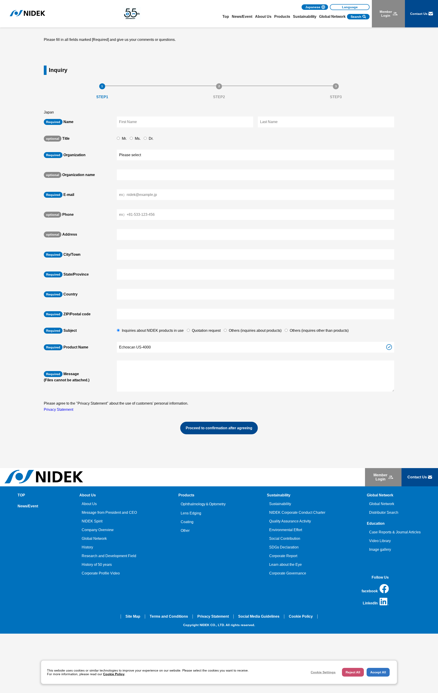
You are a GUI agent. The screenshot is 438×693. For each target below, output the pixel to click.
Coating (187, 522)
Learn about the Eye (285, 565)
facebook (370, 591)
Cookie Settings (323, 672)
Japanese (312, 7)
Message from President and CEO (109, 512)
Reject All (353, 672)
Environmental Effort (285, 530)
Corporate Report (283, 556)
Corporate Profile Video (101, 573)
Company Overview (98, 530)
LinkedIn (370, 603)
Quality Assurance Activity (290, 521)
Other (185, 530)
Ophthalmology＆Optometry (203, 504)
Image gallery (380, 549)
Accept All (378, 672)
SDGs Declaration (284, 547)
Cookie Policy (301, 616)
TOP (21, 495)
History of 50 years (97, 565)
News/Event (242, 16)
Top (225, 16)
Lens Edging (191, 513)
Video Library (380, 541)
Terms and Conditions (169, 616)
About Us (89, 504)
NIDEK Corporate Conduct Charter (297, 512)
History (87, 547)
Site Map (132, 616)
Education (376, 523)
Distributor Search (383, 512)
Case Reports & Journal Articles (395, 532)
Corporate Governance (287, 573)
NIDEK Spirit (92, 521)
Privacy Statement (58, 409)
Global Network (94, 538)
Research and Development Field (109, 556)
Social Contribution (284, 538)
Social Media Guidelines (258, 616)
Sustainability (280, 504)
